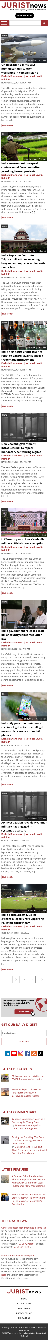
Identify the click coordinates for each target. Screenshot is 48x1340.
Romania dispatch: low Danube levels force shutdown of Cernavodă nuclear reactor (27, 1092)
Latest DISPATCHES (16, 1069)
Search (44, 23)
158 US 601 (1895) (21, 1246)
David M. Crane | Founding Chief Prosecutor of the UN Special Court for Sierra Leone (29, 1150)
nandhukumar (30, 159)
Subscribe (24, 1041)
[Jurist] (24, 6)
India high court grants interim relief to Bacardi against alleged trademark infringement (22, 355)
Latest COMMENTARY (18, 1112)
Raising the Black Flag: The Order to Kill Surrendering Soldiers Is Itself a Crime (28, 1140)
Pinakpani (40, 251)
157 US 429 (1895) (26, 1243)
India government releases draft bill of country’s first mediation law (22, 635)
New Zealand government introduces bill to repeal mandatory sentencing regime (21, 448)
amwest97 (32, 60)
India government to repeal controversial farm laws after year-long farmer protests (20, 167)
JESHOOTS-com (30, 719)
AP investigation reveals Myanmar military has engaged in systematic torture (24, 826)
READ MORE (7, 125)
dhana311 (32, 910)
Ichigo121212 (31, 439)
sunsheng (32, 347)
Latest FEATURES (15, 1169)
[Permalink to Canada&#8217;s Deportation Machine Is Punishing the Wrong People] (5, 1121)
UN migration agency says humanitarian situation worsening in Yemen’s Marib (19, 68)
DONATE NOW (24, 15)
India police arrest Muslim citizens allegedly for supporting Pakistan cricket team (22, 919)
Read (3, 1274)
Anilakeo (41, 535)
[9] (41, 979)
